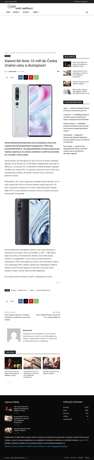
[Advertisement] (47, 32)
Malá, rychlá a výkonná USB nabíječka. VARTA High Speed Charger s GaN (81, 91)
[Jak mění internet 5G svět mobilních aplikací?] (51, 363)
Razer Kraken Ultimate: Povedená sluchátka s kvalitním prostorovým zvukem (17, 317)
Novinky (12, 53)
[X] (26, 77)
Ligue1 (65, 108)
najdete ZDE (83, 440)
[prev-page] (6, 382)
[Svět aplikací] (20, 7)
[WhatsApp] (36, 77)
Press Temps (67, 146)
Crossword (67, 115)
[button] (86, 12)
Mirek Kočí (12, 71)
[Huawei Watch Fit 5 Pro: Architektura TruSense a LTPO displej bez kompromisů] (32, 363)
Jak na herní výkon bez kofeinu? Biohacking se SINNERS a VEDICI (12, 373)
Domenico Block (69, 124)
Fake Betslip (67, 135)
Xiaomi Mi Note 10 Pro (43, 290)
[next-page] (9, 382)
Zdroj (58, 282)
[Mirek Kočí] (6, 71)
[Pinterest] (31, 77)
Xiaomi (32, 290)
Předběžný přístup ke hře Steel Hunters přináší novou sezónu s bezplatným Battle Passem (76, 117)
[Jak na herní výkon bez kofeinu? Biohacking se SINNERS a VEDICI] (13, 363)
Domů (7, 53)
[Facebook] (20, 77)
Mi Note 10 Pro (23, 290)
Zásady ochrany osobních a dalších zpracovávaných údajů (28, 446)
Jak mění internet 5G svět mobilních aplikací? (22, 429)
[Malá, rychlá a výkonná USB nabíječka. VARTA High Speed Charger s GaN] (67, 91)
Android (13, 290)
